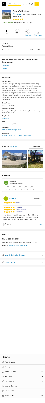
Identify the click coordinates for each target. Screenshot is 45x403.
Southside (5, 118)
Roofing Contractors (29, 14)
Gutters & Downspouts (23, 135)
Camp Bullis (5, 65)
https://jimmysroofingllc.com (11, 129)
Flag (40, 224)
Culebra (4, 68)
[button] (42, 4)
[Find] (37, 4)
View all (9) (13, 147)
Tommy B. (12, 198)
